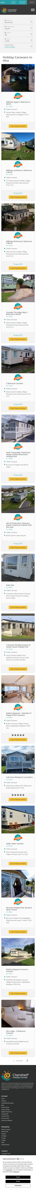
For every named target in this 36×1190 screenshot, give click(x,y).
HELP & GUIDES (13, 2)
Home (3, 1098)
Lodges (3, 1140)
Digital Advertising (6, 1111)
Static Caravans (5, 1129)
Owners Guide (5, 1109)
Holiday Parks (5, 1144)
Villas (2, 1142)
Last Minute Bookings (7, 1103)
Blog (2, 1105)
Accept (18, 1177)
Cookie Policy (5, 1116)
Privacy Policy (5, 1118)
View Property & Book (18, 126)
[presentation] (2, 77)
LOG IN (31, 2)
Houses (3, 1138)
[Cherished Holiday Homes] (10, 9)
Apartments (4, 1131)
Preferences (18, 1185)
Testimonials (4, 1114)
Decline (18, 1181)
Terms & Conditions (6, 1120)
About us (3, 1101)
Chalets (3, 1133)
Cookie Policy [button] (9, 1170)
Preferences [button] (16, 1171)
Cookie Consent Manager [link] (9, 1158)
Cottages (4, 1136)
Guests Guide (5, 1107)
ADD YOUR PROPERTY (22, 2)
